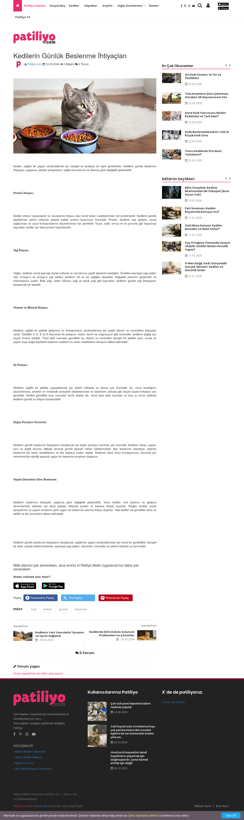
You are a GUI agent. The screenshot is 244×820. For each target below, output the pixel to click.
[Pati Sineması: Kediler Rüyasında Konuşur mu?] (171, 213)
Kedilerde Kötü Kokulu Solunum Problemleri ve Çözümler (111, 633)
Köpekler (90, 6)
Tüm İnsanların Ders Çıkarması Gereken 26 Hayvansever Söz (206, 95)
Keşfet (107, 6)
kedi (34, 609)
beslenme (81, 609)
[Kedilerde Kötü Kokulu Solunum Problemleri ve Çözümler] (146, 635)
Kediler (74, 6)
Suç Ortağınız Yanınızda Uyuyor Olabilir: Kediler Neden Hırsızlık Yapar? (207, 246)
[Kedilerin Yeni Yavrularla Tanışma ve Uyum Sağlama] (22, 636)
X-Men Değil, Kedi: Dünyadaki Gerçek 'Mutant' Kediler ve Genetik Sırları (206, 267)
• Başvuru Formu (23, 763)
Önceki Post (20, 626)
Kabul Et (231, 815)
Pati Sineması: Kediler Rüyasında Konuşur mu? (202, 210)
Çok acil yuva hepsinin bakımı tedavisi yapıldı (131, 705)
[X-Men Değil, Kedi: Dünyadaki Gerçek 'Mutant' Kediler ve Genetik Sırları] (171, 268)
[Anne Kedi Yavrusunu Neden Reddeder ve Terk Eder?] (171, 116)
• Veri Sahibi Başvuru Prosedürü (32, 769)
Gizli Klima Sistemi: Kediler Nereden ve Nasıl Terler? (203, 227)
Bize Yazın (222, 806)
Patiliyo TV (22, 17)
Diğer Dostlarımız (130, 6)
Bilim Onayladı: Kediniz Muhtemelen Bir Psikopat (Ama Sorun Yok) (207, 191)
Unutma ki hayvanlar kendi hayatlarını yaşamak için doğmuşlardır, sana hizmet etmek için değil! (129, 758)
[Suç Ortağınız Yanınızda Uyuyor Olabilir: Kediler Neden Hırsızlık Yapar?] (171, 246)
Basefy (43, 806)
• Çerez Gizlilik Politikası (27, 757)
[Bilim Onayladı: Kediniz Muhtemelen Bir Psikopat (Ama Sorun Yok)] (171, 192)
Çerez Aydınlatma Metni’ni (144, 815)
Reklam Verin (202, 806)
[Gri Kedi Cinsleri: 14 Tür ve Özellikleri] (171, 78)
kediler (47, 609)
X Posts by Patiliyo (173, 702)
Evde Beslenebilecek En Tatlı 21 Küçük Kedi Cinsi (207, 133)
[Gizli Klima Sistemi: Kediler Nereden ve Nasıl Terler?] (171, 230)
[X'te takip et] (20, 733)
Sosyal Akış (57, 6)
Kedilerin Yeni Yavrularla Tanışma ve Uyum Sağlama (59, 634)
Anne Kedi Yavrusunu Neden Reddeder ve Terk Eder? (205, 114)
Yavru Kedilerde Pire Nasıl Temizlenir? (203, 152)
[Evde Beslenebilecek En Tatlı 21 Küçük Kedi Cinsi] (171, 135)
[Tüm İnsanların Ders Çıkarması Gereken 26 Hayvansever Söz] (171, 98)
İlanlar (153, 6)
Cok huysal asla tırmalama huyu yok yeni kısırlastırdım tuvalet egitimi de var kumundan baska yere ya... (133, 732)
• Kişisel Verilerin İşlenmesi (29, 751)
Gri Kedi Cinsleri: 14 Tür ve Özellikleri (203, 76)
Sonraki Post (148, 625)
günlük (63, 609)
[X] (185, 6)
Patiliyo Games (35, 6)
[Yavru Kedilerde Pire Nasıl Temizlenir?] (171, 154)
